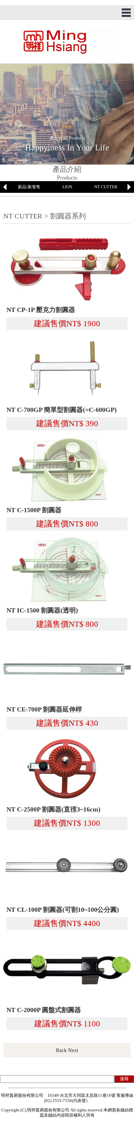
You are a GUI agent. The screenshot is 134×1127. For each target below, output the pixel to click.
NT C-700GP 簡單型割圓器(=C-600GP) (62, 409)
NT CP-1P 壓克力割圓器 (41, 309)
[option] (29, 187)
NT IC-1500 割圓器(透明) (42, 610)
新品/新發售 (29, 186)
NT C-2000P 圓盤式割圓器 (44, 1010)
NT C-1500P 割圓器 (34, 510)
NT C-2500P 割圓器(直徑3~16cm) (53, 809)
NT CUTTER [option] (105, 186)
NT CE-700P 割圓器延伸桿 (44, 709)
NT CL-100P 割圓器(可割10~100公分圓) (63, 909)
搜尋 (124, 1078)
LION (67, 186)
